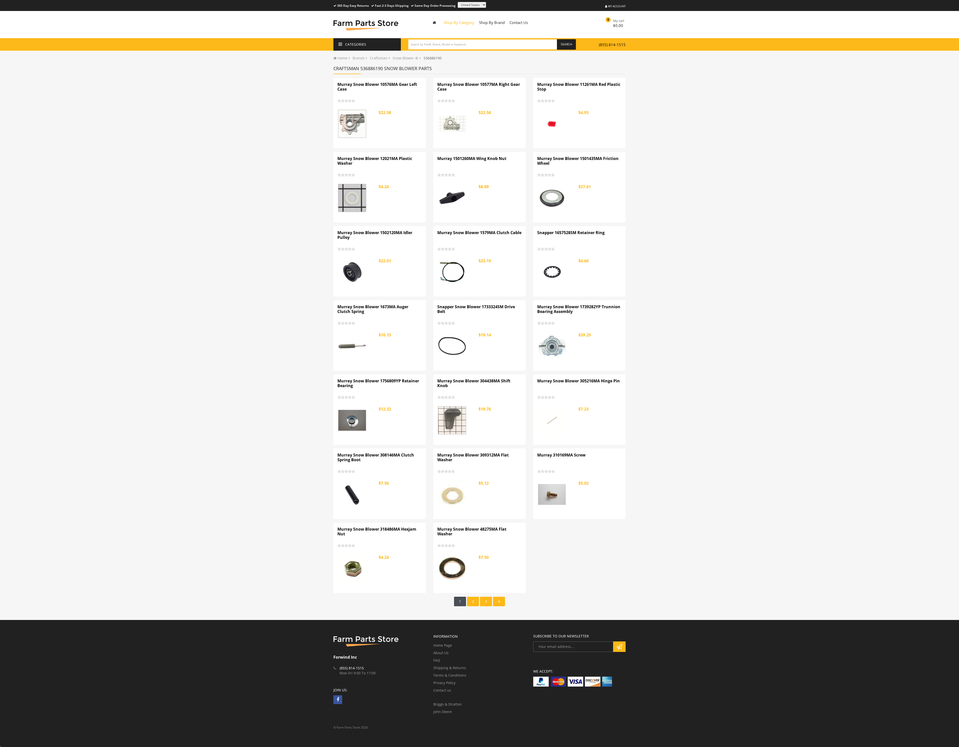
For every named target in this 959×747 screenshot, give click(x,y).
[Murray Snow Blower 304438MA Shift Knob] (452, 420)
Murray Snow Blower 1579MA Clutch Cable (479, 232)
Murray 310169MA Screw (561, 455)
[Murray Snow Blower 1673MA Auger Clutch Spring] (352, 346)
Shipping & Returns (449, 667)
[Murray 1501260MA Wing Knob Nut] (452, 197)
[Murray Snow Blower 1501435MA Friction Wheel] (552, 197)
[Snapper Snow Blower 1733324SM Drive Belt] (452, 346)
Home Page (442, 645)
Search (566, 44)
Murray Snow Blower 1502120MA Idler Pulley (374, 235)
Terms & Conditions (449, 675)
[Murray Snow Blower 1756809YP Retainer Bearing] (352, 420)
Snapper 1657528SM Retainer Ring (571, 232)
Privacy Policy (444, 682)
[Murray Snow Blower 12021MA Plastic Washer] (352, 197)
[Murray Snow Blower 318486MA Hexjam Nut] (352, 568)
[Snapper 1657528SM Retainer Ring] (552, 272)
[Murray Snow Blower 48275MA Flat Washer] (452, 568)
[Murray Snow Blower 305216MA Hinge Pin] (552, 420)
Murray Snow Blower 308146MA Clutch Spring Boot (375, 457)
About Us (441, 652)
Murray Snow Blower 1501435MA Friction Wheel (578, 161)
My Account (616, 6)
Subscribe (619, 646)
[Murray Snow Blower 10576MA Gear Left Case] (352, 123)
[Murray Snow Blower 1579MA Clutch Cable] (452, 272)
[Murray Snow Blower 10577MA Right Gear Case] (452, 123)
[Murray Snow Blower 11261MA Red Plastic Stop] (552, 123)
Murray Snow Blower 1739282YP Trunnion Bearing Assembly (578, 309)
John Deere (442, 711)
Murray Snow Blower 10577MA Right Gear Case (478, 87)
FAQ (436, 660)
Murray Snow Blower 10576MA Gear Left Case (377, 87)
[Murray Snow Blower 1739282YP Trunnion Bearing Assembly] (552, 346)
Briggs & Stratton (447, 704)
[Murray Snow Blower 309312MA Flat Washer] (452, 494)
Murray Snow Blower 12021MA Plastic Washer (374, 161)
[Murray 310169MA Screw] (552, 494)
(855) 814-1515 (612, 44)
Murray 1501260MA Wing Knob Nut (471, 158)
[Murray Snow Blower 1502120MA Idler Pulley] (352, 272)
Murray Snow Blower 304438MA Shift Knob (473, 383)
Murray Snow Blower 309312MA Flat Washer (473, 457)
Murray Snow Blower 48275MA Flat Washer (471, 531)
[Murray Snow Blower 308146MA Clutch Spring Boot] (352, 494)
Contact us (442, 690)
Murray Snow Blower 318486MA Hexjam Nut (376, 531)
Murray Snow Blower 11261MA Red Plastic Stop (578, 87)
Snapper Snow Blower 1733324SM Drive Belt (476, 309)
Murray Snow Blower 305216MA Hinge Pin (578, 381)
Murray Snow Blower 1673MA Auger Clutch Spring (372, 309)
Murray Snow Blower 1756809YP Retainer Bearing (378, 383)
